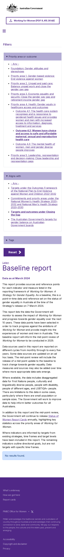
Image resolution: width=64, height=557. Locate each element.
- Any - (15, 63)
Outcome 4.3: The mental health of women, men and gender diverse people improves (35, 147)
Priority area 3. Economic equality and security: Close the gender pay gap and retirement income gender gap (33, 96)
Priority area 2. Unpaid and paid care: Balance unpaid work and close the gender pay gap (32, 86)
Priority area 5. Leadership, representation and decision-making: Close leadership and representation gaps (35, 158)
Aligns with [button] (15, 176)
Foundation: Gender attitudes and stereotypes (29, 70)
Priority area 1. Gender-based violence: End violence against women (33, 77)
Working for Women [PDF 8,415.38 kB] (34, 20)
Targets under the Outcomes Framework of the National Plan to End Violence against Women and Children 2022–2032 (34, 190)
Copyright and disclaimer (15, 544)
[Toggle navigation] (4, 31)
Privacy (6, 548)
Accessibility (9, 539)
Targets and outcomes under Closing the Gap (33, 213)
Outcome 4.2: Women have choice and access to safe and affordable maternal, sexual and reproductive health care (36, 135)
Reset (12, 252)
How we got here (11, 495)
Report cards (9, 499)
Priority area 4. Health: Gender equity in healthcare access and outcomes (33, 106)
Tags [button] (11, 240)
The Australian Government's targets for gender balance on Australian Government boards (34, 222)
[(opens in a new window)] (32, 511)
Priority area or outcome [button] (23, 56)
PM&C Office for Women (14, 511)
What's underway (11, 490)
